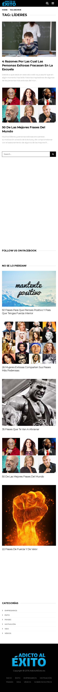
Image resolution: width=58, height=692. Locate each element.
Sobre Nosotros (43, 682)
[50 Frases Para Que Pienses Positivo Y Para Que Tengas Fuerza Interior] (29, 289)
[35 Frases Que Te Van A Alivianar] (29, 402)
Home (4, 10)
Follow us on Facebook (19, 250)
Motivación (10, 624)
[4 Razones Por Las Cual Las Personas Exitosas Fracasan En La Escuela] (29, 39)
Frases (8, 620)
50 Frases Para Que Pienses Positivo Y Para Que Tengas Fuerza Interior (26, 312)
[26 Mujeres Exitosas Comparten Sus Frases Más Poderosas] (29, 343)
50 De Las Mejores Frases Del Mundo (23, 476)
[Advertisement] (26, 202)
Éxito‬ (7, 615)
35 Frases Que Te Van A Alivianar (20, 429)
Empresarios (11, 610)
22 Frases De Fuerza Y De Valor (19, 549)
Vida (7, 629)
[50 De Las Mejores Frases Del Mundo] (29, 105)
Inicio (9, 678)
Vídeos (8, 633)
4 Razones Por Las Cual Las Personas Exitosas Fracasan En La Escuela (27, 65)
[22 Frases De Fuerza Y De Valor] (29, 515)
